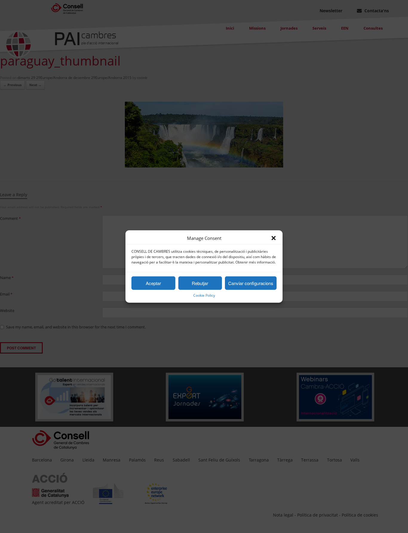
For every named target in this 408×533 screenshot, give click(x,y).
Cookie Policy (204, 295)
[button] (274, 238)
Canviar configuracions (250, 283)
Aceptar (153, 283)
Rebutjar (200, 283)
